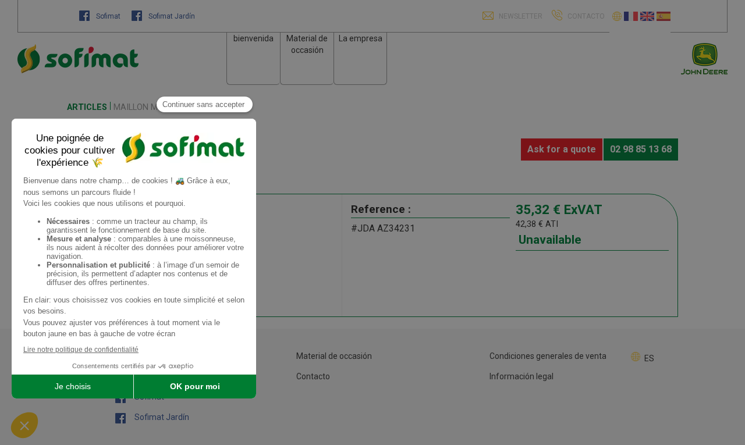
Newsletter (519, 16)
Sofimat (108, 16)
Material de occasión (334, 356)
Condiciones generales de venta (547, 356)
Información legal (521, 376)
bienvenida (253, 38)
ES (649, 358)
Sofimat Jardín (171, 16)
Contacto (313, 376)
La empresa (360, 38)
